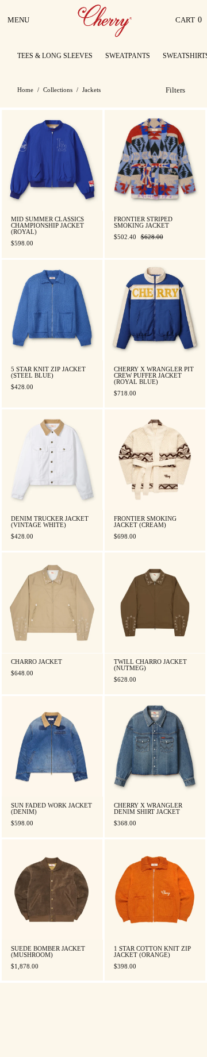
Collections (57, 89)
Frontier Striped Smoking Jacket (143, 222)
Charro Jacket (36, 662)
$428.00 (22, 387)
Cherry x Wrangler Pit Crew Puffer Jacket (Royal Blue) (154, 375)
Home (25, 89)
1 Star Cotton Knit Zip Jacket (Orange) (152, 951)
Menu (19, 24)
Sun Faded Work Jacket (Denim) (51, 808)
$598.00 (22, 243)
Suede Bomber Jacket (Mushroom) (48, 951)
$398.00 (125, 966)
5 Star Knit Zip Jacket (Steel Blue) (48, 372)
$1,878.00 (25, 966)
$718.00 (125, 393)
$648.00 (22, 673)
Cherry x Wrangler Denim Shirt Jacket (148, 808)
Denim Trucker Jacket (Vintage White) (50, 522)
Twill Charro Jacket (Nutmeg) (150, 665)
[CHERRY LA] (106, 20)
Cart (188, 23)
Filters (175, 90)
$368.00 (125, 823)
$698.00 (125, 536)
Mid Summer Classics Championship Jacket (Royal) (47, 225)
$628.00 (125, 680)
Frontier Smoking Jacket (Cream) (145, 522)
